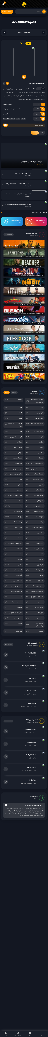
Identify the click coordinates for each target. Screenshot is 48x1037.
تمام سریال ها (8, 235)
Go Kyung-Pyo (7, 109)
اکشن (34, 656)
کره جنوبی (5, 114)
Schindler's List (31, 691)
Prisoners (32, 678)
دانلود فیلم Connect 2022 (36, 83)
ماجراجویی (22, 707)
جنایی (10, 104)
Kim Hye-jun (22, 109)
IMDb (28, 44)
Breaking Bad (31, 767)
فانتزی (4, 104)
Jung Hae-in (14, 109)
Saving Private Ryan (29, 666)
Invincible (32, 780)
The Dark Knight (30, 653)
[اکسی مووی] (24, 4)
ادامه (38, 133)
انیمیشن (29, 783)
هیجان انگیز (25, 771)
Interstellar (32, 703)
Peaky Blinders (31, 755)
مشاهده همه (8, 645)
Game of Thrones (30, 729)
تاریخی (28, 694)
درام (7, 104)
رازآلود (26, 681)
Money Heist (31, 742)
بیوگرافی (33, 694)
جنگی (34, 669)
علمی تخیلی (29, 707)
